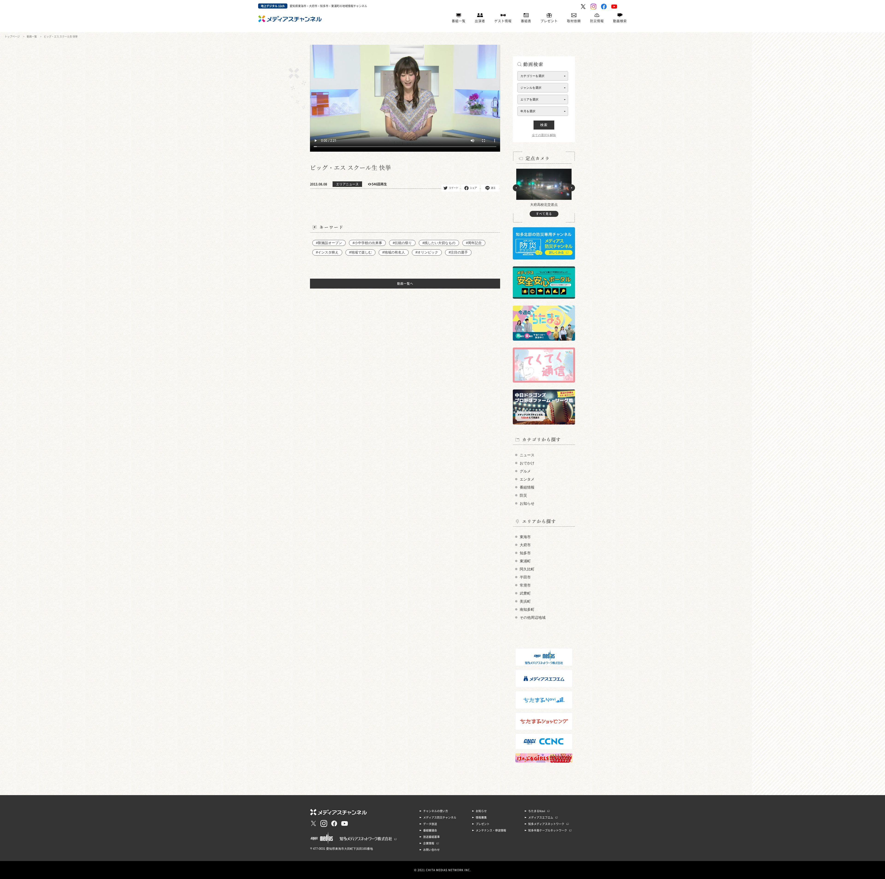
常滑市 (525, 585)
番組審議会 (430, 830)
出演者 (480, 21)
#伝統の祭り (402, 243)
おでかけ (527, 463)
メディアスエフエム (540, 817)
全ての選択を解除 (544, 135)
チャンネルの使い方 (435, 811)
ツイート (453, 187)
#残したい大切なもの (438, 243)
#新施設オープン (329, 243)
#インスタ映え (327, 252)
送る (493, 187)
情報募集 (481, 817)
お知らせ (527, 503)
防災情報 (597, 21)
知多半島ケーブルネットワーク (547, 830)
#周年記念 (474, 243)
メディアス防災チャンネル (439, 817)
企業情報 (428, 843)
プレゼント (549, 21)
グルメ (525, 471)
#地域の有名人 (393, 252)
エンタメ (527, 479)
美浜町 (525, 601)
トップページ (12, 36)
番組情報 (527, 487)
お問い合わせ (431, 849)
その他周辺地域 (533, 617)
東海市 (525, 537)
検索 (544, 125)
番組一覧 (459, 21)
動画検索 (620, 21)
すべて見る (544, 213)
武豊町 (525, 593)
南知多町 (527, 609)
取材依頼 (574, 21)
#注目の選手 (458, 252)
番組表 (526, 21)
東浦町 (525, 561)
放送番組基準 (431, 836)
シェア (473, 187)
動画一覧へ (405, 283)
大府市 (525, 545)
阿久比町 (527, 569)
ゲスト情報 (503, 21)
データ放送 (430, 824)
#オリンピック (427, 252)
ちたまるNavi (536, 811)
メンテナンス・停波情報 (491, 830)
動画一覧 (32, 36)
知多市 (525, 553)
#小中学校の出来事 (367, 243)
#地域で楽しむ (360, 252)
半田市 (525, 577)
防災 (523, 495)
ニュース (527, 455)
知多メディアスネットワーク (546, 824)
